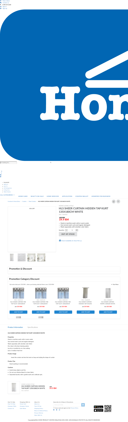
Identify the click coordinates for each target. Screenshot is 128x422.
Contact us (5, 2)
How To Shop (11, 404)
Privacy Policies (38, 413)
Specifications (33, 327)
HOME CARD (23, 196)
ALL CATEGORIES (6, 195)
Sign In (4, 6)
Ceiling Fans (7, 190)
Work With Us (38, 415)
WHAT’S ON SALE (37, 196)
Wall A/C (6, 184)
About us (36, 404)
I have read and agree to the (66, 408)
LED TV (5, 186)
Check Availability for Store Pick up (71, 240)
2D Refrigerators (8, 188)
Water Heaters (7, 191)
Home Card (23, 404)
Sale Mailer (23, 408)
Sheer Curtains (32, 201)
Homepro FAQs (12, 406)
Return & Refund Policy (41, 410)
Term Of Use (37, 406)
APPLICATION (67, 196)
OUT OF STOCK (68, 234)
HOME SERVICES (53, 196)
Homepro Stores (24, 406)
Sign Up (4, 8)
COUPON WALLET (81, 196)
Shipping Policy (38, 408)
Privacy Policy (74, 408)
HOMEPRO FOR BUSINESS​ (101, 196)
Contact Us (11, 408)
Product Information (15, 327)
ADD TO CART (18, 312)
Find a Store (6, 1)
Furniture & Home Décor (14, 201)
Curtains (24, 201)
